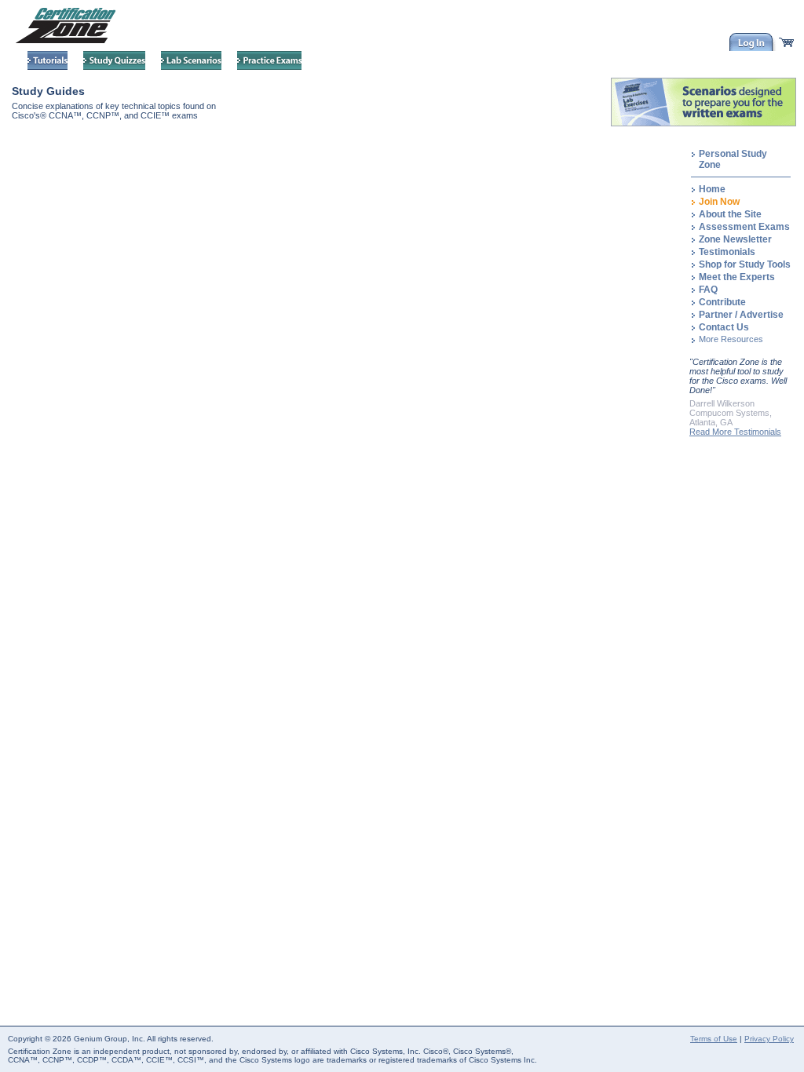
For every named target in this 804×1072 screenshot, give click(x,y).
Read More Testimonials (735, 431)
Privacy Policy (769, 1038)
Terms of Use (713, 1038)
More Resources (731, 339)
